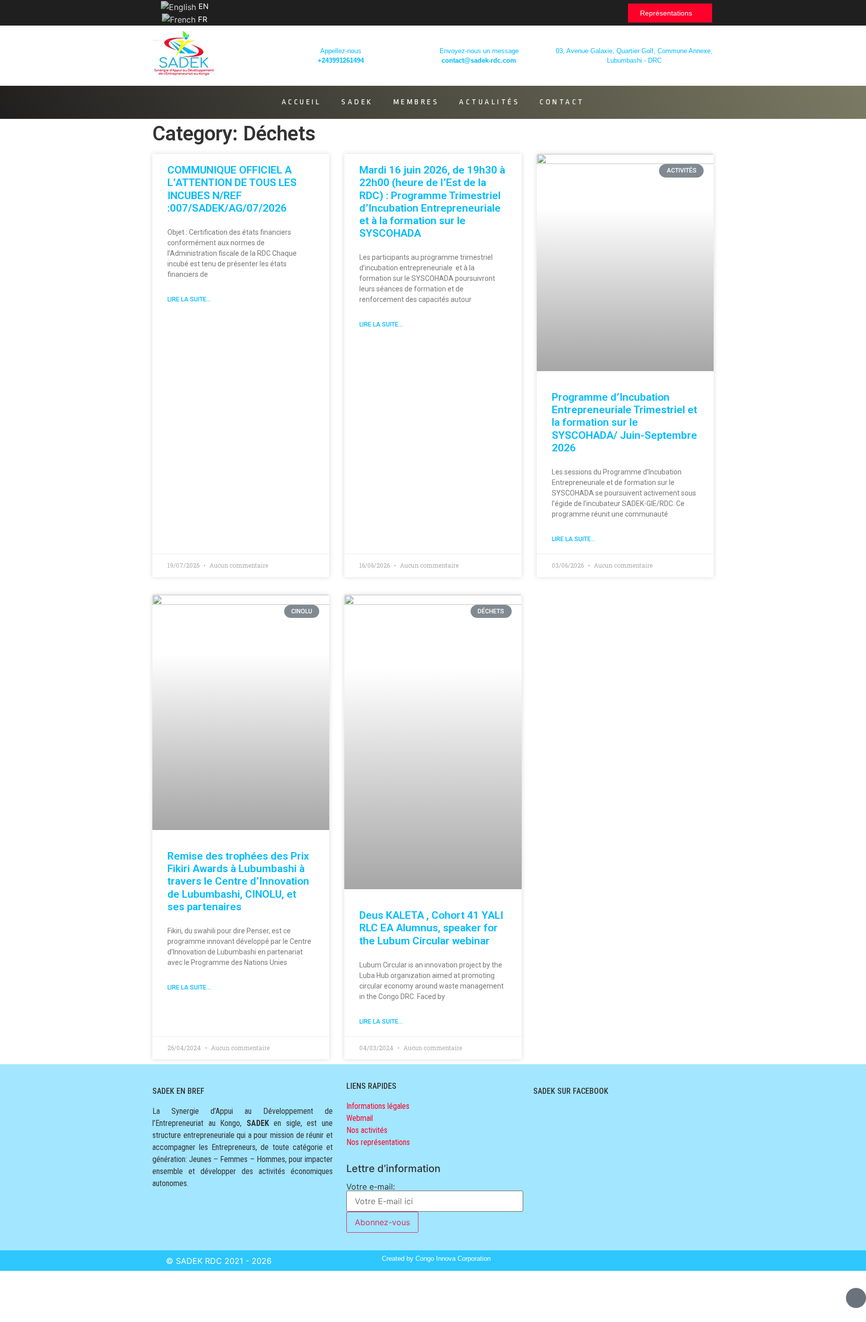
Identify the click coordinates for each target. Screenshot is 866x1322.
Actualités (489, 102)
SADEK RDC (199, 1261)
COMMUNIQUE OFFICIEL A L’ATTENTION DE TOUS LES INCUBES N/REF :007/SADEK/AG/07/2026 (232, 189)
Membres (416, 102)
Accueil (302, 102)
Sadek (357, 102)
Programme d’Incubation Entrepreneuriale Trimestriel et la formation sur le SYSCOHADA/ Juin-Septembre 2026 (624, 422)
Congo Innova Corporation (453, 1258)
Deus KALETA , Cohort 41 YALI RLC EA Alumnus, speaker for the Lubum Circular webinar (431, 927)
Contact (562, 102)
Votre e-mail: (370, 1187)
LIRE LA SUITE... (189, 299)
